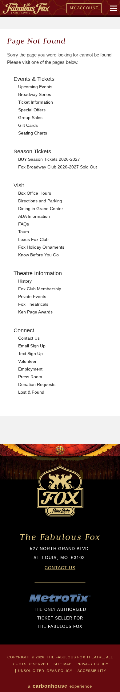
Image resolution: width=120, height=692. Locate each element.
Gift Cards (28, 125)
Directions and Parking (40, 200)
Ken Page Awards (35, 311)
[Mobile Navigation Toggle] (114, 8)
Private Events (32, 296)
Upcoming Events (35, 86)
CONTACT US (60, 567)
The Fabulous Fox (60, 537)
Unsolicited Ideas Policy (45, 671)
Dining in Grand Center (40, 208)
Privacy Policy (92, 664)
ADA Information (34, 216)
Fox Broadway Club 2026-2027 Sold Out (57, 166)
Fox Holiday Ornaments (41, 247)
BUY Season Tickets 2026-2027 (49, 159)
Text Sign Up (30, 353)
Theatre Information (38, 273)
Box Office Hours (34, 193)
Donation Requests (36, 384)
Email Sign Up (32, 345)
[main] (60, 236)
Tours (23, 231)
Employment (30, 369)
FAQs (23, 224)
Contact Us (29, 338)
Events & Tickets (34, 79)
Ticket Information (35, 102)
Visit (19, 185)
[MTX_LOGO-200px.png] (60, 601)
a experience (60, 686)
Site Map (62, 664)
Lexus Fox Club (33, 239)
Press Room (30, 376)
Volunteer (27, 361)
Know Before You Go (38, 254)
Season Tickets (32, 151)
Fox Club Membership (39, 288)
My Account (84, 8)
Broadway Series (34, 94)
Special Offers (32, 109)
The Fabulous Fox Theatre (51, 8)
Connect (24, 330)
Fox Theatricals (33, 304)
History (25, 281)
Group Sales (30, 117)
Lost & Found (31, 392)
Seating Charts (32, 133)
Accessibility (92, 671)
